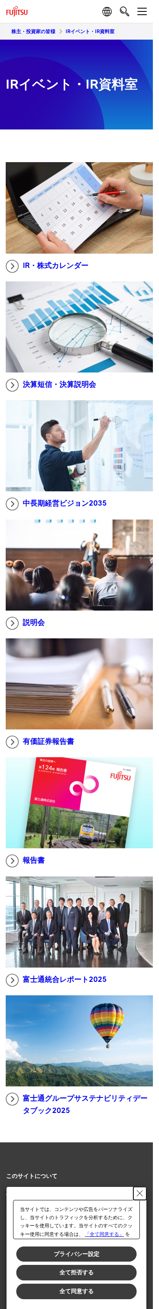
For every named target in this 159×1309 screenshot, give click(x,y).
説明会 (34, 622)
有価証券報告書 (48, 741)
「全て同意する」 (104, 1234)
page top (138, 1169)
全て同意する (77, 1291)
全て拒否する (77, 1272)
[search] (124, 11)
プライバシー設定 (76, 1254)
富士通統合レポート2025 (65, 979)
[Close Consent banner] (139, 1193)
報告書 (34, 860)
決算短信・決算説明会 (59, 384)
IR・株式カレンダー (55, 265)
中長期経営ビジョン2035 (65, 503)
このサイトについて (31, 1176)
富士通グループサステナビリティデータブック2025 (85, 1104)
